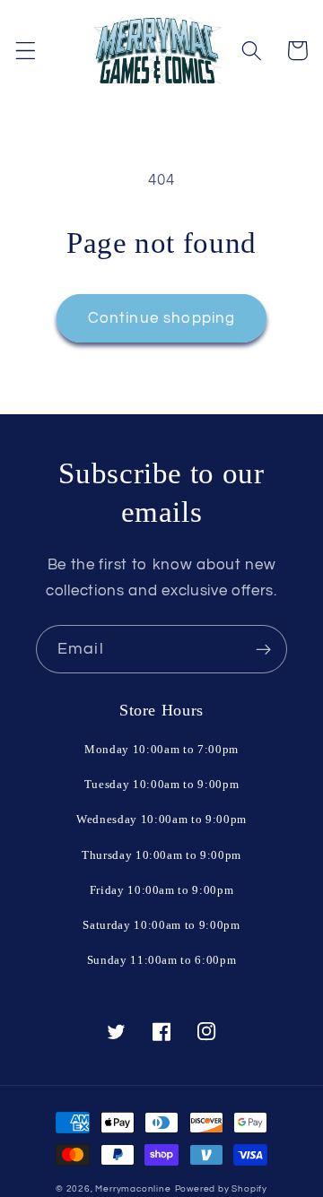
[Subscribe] (263, 649)
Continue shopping (162, 318)
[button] (25, 51)
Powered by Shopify (221, 1188)
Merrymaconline (132, 1188)
